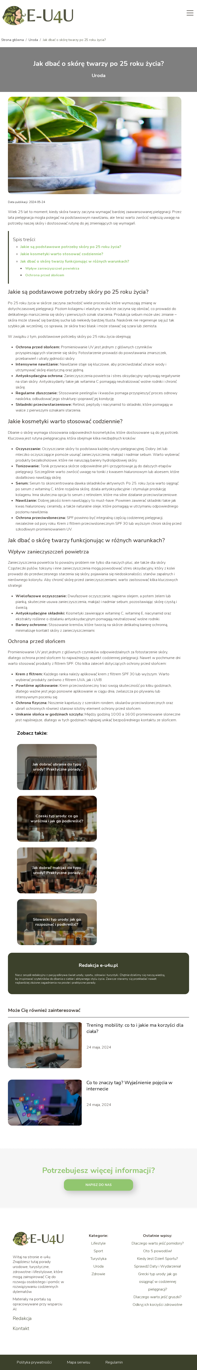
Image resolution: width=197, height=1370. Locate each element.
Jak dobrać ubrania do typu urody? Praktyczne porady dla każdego (57, 767)
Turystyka (98, 1258)
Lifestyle (98, 1243)
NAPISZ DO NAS (99, 1185)
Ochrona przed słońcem (44, 275)
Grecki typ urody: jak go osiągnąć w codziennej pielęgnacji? (157, 1281)
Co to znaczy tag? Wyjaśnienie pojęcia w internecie (129, 1086)
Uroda (34, 40)
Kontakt (21, 1328)
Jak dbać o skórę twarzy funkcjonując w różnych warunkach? (74, 261)
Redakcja (22, 1318)
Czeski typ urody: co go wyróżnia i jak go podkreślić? (57, 819)
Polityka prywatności (34, 1362)
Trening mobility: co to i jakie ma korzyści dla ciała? (134, 1028)
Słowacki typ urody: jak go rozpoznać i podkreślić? (57, 922)
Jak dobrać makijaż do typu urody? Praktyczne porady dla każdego (56, 871)
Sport (98, 1251)
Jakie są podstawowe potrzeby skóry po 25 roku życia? (70, 246)
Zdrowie (98, 1274)
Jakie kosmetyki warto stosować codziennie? (61, 254)
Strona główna (13, 40)
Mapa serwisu (78, 1362)
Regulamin (114, 1362)
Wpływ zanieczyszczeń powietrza (52, 268)
